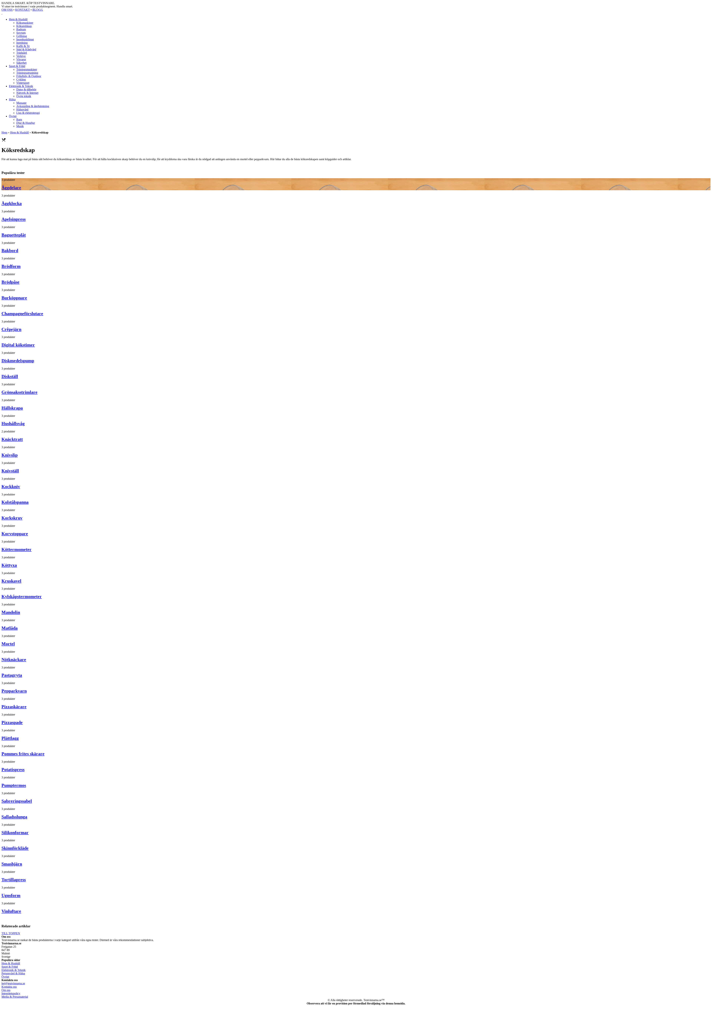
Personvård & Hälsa (13, 973)
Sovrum (21, 32)
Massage (21, 102)
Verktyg (21, 56)
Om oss (5, 990)
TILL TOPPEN (10, 933)
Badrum (21, 29)
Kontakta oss (9, 986)
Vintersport (22, 82)
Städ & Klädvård (26, 49)
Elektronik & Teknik (21, 86)
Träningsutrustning (27, 72)
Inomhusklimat (25, 39)
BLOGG (37, 9)
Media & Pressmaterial (14, 996)
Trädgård (21, 52)
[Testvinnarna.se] (356, 13)
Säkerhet (21, 62)
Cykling (21, 79)
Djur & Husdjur (25, 122)
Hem (4, 132)
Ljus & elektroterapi (28, 112)
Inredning (22, 42)
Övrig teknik (23, 96)
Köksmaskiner (24, 22)
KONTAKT (22, 9)
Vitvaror (21, 59)
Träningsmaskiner (26, 69)
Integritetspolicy (10, 993)
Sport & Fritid (17, 66)
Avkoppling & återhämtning (32, 106)
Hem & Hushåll (18, 19)
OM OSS (7, 9)
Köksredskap (24, 26)
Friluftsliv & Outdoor (28, 76)
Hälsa (12, 99)
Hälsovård (22, 109)
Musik (20, 126)
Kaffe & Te (23, 46)
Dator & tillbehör (26, 89)
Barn (19, 119)
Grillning (21, 36)
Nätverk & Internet (27, 92)
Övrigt (13, 116)
